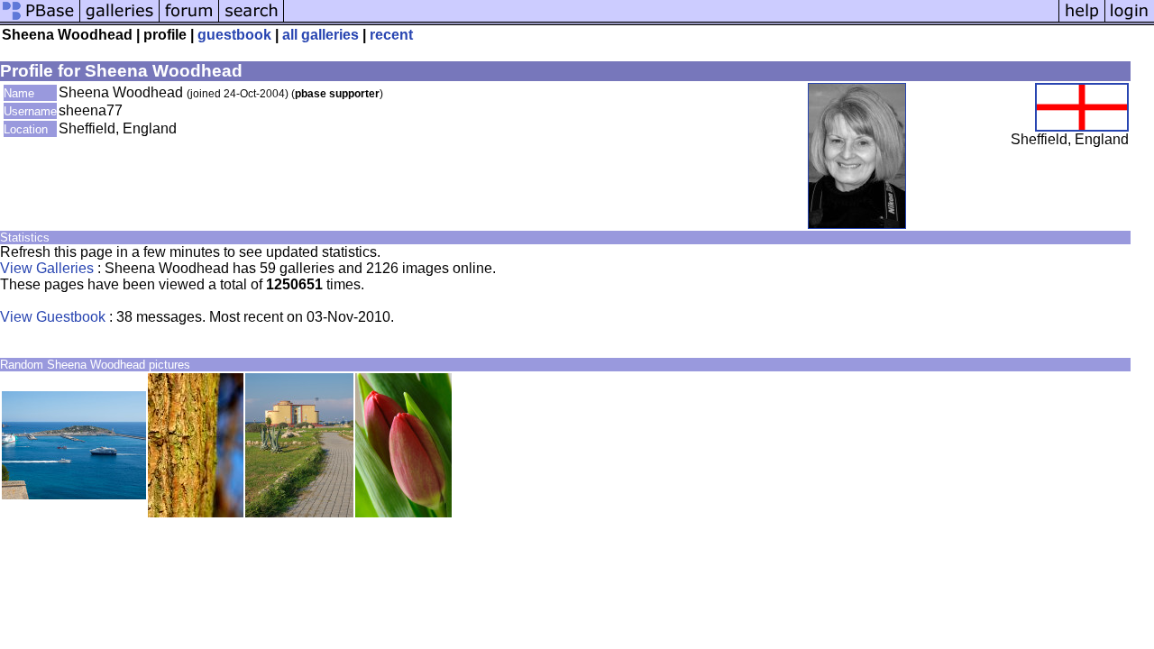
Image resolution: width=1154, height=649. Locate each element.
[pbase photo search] (251, 20)
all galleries (320, 34)
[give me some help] (1081, 20)
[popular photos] (671, 20)
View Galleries (47, 268)
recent (391, 34)
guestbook (234, 34)
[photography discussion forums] (189, 20)
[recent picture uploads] (120, 20)
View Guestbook (52, 316)
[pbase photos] (40, 20)
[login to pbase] (1129, 20)
